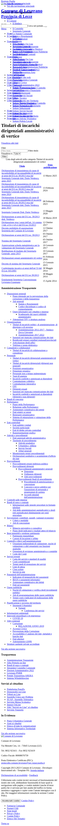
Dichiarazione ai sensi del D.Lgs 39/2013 (20, 275)
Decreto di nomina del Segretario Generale (21, 264)
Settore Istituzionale (21, 108)
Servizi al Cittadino (15, 90)
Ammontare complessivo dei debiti (28, 582)
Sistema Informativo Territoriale (21, 728)
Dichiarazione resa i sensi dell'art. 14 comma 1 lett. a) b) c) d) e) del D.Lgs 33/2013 (22, 223)
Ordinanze (17, 72)
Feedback (33, 775)
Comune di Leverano (21, 13)
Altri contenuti (13, 621)
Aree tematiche (13, 93)
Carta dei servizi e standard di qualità (29, 559)
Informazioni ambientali (17, 613)
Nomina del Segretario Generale (16, 241)
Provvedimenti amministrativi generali (35, 469)
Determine (29, 471)
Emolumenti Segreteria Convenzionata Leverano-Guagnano (19, 280)
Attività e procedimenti (17, 435)
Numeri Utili (12, 808)
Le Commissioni (20, 54)
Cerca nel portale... (36, 26)
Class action (18, 569)
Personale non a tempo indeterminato (29, 373)
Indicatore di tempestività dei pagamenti (30, 577)
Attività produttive (26, 443)
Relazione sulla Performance (25, 407)
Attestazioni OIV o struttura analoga (29, 319)
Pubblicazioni (19, 75)
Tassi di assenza (20, 376)
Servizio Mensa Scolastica (19, 702)
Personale (11, 355)
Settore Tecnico (20, 113)
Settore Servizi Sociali (23, 111)
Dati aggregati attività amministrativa (29, 438)
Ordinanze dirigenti (33, 474)
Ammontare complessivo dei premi (28, 409)
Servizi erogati (13, 556)
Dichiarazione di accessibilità (14, 775)
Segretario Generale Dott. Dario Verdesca (20, 212)
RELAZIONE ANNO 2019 (31, 626)
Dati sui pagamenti (21, 585)
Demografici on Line (16, 692)
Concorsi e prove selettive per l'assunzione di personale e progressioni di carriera (37, 489)
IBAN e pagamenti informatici (26, 579)
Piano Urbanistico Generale (25, 80)
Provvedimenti (13, 461)
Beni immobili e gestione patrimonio (23, 533)
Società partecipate (21, 427)
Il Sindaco (17, 39)
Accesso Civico (20, 82)
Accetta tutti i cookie (10, 801)
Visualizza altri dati (9, 143)
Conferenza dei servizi (34, 610)
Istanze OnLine (14, 704)
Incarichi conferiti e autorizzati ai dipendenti (32, 378)
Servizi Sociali (24, 448)
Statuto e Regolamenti (23, 51)
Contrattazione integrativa (24, 384)
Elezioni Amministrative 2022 (26, 85)
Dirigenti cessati (20, 389)
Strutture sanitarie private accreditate (23, 644)
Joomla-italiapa (37, 770)
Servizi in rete (19, 572)
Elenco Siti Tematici (16, 818)
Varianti (21, 608)
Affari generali (25, 451)
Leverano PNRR (14, 673)
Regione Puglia (8, 1)
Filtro (4, 156)
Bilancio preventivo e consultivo (27, 528)
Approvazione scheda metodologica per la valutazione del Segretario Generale (21, 246)
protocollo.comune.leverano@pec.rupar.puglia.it (23, 763)
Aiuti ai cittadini (14, 723)
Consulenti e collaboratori (18, 348)
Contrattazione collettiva (24, 381)
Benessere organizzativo (24, 415)
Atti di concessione (21, 523)
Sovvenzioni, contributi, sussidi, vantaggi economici (30, 518)
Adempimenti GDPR (22, 641)
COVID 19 (18, 618)
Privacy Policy (13, 813)
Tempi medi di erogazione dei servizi (29, 564)
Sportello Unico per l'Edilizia (20, 697)
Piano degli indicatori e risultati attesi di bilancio (34, 531)
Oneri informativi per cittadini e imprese (31, 312)
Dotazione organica (21, 371)
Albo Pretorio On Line (23, 59)
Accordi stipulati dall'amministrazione (33, 495)
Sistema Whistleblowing (18, 678)
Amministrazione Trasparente (20, 660)
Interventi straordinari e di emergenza (23, 616)
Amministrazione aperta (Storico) (28, 64)
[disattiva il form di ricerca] (5, 23)
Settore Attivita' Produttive (24, 118)
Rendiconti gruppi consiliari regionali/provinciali (34, 340)
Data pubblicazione (50, 166)
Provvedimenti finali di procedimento (35, 479)
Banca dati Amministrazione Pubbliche (30, 67)
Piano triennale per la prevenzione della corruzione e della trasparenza (30, 297)
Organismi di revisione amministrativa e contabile (35, 551)
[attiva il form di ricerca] (2, 23)
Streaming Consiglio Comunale (21, 668)
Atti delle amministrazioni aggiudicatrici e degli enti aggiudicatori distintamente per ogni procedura (34, 513)
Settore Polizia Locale (22, 121)
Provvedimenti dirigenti (23, 466)
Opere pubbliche (14, 587)
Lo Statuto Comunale (22, 49)
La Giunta (17, 41)
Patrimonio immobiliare (23, 536)
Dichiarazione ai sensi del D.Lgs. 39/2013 (21, 235)
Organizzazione (14, 322)
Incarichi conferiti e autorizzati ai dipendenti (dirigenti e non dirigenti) (32, 395)
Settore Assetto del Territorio (25, 116)
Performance (12, 402)
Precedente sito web (22, 77)
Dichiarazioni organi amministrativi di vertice (22, 258)
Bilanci (10, 525)
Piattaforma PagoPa (16, 689)
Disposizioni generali (16, 293)
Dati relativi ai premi (22, 412)
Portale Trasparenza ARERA (20, 675)
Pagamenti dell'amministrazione (21, 574)
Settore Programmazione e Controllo (29, 103)
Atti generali (18, 301)
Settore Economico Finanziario (27, 106)
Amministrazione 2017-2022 (31, 335)
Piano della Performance (24, 404)
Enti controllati (13, 422)
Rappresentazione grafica (24, 433)
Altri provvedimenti (33, 476)
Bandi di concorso (15, 399)
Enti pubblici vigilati (22, 425)
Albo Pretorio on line (16, 663)
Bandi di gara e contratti (17, 502)
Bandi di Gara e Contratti (24, 69)
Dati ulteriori (18, 639)
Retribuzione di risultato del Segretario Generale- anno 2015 (19, 252)
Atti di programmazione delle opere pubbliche (33, 595)
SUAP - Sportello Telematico (20, 699)
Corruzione (18, 623)
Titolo (22, 166)
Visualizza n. (7, 153)
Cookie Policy (27, 800)
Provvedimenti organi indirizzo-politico (30, 464)
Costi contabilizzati (21, 561)
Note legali (12, 811)
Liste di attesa (19, 567)
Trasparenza (12, 57)
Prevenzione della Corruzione (26, 631)
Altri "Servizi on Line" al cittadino (22, 707)
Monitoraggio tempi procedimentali (28, 453)
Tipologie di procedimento (24, 440)
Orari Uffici (12, 98)
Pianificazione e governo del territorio (24, 603)
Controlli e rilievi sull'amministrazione (24, 541)
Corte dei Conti (19, 554)
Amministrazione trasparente (25, 62)
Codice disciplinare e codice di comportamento (32, 307)
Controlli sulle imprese (17, 500)
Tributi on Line (13, 694)
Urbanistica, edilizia (27, 445)
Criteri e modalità (20, 520)
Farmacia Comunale (16, 806)
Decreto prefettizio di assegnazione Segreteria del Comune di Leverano (18, 229)
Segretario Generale (22, 46)
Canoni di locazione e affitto (25, 538)
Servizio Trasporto (15, 710)
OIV (15, 386)
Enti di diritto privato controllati (27, 430)
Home (9, 33)
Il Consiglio (18, 44)
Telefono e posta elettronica (25, 345)
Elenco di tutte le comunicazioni (21, 726)
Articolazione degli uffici (24, 342)
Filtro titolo (33, 150)
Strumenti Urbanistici (22, 605)
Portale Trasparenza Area (24, 87)
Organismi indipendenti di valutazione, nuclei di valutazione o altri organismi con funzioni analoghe (34, 546)
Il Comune (11, 36)
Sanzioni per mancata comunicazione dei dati (33, 337)
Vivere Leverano (14, 95)
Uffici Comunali (14, 100)
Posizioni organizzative (23, 368)
